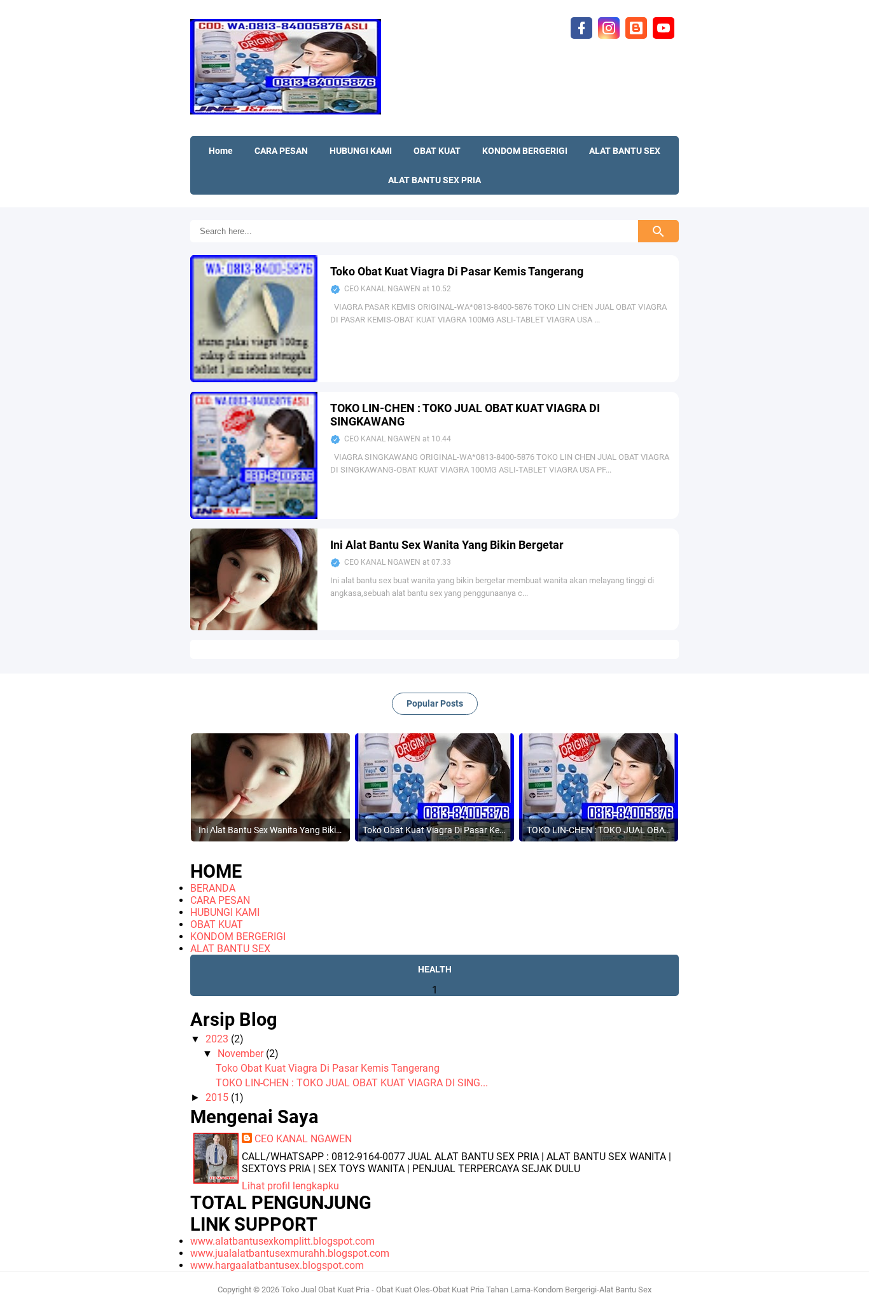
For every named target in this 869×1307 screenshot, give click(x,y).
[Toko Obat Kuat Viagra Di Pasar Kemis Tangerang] (253, 379)
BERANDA (212, 888)
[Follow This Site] (636, 27)
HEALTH (435, 969)
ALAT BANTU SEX (230, 949)
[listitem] (270, 787)
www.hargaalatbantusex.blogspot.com (277, 1265)
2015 (218, 1097)
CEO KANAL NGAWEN (303, 1139)
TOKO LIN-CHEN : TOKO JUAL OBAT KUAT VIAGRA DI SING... (352, 1083)
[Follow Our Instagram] (609, 27)
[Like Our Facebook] (581, 27)
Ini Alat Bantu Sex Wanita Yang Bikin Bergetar (447, 544)
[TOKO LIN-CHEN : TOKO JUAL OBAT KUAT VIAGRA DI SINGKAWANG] (253, 515)
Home (221, 151)
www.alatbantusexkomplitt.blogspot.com (282, 1241)
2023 (218, 1039)
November (242, 1054)
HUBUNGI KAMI (225, 912)
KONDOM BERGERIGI (238, 936)
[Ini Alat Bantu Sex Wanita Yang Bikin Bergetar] (253, 627)
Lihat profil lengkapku (290, 1186)
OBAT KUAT (216, 924)
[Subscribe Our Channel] (663, 27)
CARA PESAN (220, 900)
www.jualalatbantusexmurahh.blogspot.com (289, 1253)
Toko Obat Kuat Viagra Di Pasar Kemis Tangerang (456, 271)
